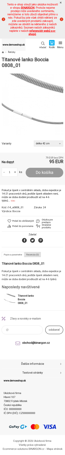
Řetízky (11, 52)
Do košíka (44, 172)
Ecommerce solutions (15, 448)
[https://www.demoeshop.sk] (3, 52)
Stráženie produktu (46, 226)
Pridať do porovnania (22, 226)
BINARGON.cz (36, 448)
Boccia (16, 211)
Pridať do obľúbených (23, 221)
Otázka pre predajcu (47, 221)
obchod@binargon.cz (36, 342)
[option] (32, 104)
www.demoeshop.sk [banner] (14, 44)
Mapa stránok (54, 448)
